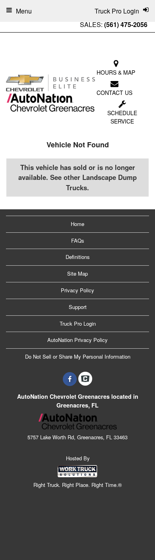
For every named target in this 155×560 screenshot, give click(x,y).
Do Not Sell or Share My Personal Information (77, 356)
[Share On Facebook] (70, 379)
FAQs (77, 240)
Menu (24, 10)
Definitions (78, 257)
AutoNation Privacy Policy (77, 340)
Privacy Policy (77, 290)
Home (77, 224)
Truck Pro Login (78, 323)
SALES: (113, 24)
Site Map (77, 273)
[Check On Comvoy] (85, 379)
